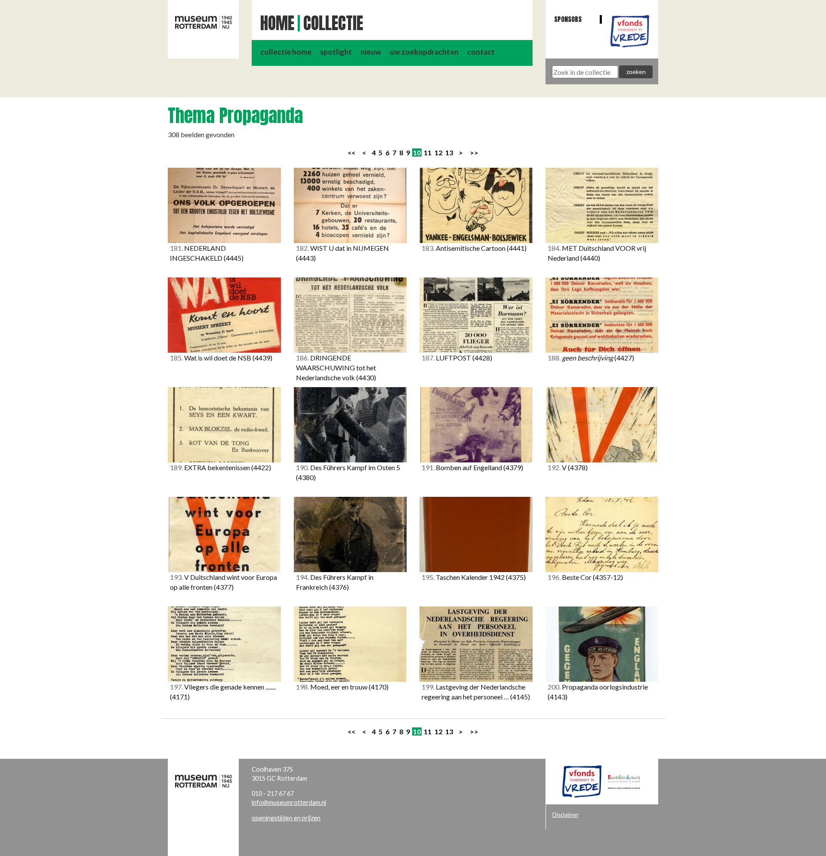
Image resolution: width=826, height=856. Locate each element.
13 (449, 152)
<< (351, 152)
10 (417, 152)
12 (438, 152)
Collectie (333, 23)
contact (481, 51)
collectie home (285, 51)
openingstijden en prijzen (286, 818)
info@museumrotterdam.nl (289, 802)
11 (427, 152)
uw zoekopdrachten (424, 51)
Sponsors (568, 19)
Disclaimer (565, 814)
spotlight (336, 51)
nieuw (371, 51)
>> (474, 152)
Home (277, 23)
